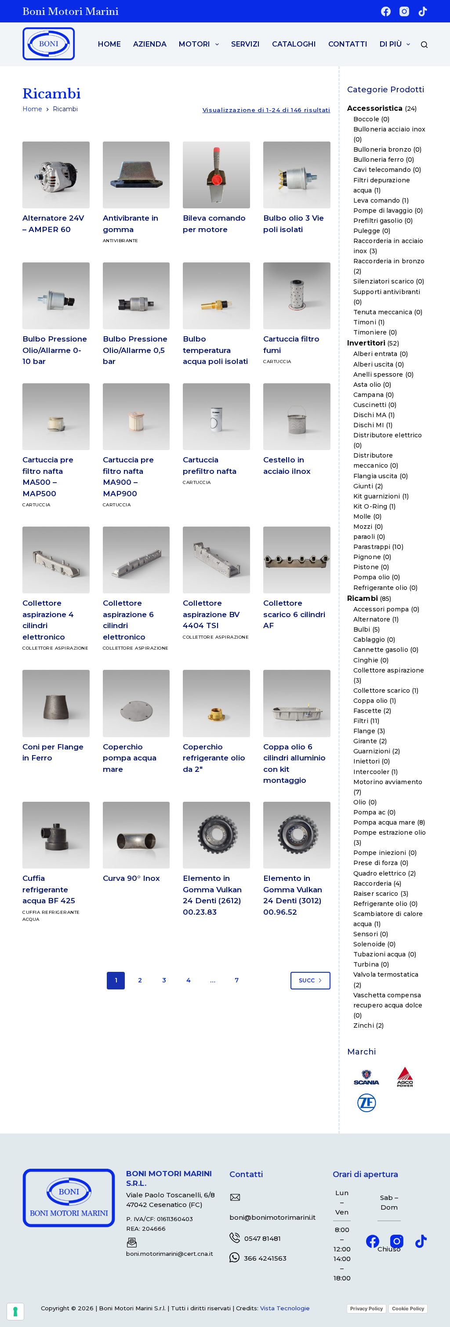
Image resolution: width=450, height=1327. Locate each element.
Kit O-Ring (370, 506)
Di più (391, 44)
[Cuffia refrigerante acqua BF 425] (56, 835)
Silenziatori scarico (383, 281)
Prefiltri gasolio (378, 221)
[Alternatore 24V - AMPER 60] (56, 175)
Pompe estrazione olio (389, 832)
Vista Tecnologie (285, 1308)
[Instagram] (404, 11)
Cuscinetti (369, 405)
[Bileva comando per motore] (216, 175)
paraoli (364, 537)
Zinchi (363, 1025)
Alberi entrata (375, 354)
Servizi (245, 44)
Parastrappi (371, 547)
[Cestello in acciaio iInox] (296, 417)
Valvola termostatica (385, 974)
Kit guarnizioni (376, 496)
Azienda (150, 44)
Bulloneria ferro (378, 160)
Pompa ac (369, 812)
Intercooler (371, 772)
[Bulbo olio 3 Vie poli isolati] (296, 175)
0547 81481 (262, 1238)
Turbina (366, 964)
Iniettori (366, 761)
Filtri (360, 721)
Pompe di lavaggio (383, 211)
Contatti (347, 44)
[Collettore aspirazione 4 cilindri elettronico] (56, 560)
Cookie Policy (408, 1308)
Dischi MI (368, 425)
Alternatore (371, 619)
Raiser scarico (375, 894)
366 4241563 (265, 1258)
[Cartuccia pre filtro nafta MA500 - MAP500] (56, 417)
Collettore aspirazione (55, 648)
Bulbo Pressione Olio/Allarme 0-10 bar (54, 350)
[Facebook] (386, 11)
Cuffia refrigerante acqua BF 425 (48, 889)
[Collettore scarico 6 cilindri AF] (296, 560)
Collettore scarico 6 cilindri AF (294, 614)
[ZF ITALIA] (366, 1102)
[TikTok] (423, 11)
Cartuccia (277, 361)
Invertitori (366, 343)
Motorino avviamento (387, 782)
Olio (359, 802)
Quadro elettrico (379, 873)
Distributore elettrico (387, 435)
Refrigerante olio (380, 588)
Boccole (366, 119)
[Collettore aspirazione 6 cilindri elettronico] (136, 560)
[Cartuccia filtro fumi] (296, 296)
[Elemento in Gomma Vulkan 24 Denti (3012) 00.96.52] (296, 835)
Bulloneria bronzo (382, 149)
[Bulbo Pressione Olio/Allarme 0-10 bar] (56, 296)
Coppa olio (370, 701)
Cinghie (365, 660)
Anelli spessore (378, 374)
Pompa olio (371, 577)
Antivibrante (120, 241)
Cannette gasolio (380, 650)
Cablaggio (369, 640)
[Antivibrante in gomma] (136, 175)
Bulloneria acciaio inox (389, 129)
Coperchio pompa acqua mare (129, 758)
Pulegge (366, 231)
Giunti (363, 486)
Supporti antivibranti (386, 292)
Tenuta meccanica (382, 312)
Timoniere (370, 332)
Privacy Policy (366, 1308)
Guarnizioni (371, 751)
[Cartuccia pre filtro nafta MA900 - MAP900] (136, 417)
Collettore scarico (381, 690)
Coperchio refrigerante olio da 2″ (214, 758)
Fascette (367, 711)
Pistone (366, 567)
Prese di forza (375, 863)
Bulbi (361, 629)
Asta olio (367, 385)
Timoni (364, 322)
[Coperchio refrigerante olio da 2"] (216, 703)
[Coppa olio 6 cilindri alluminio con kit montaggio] (296, 703)
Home (109, 44)
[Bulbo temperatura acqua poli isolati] (216, 296)
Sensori (365, 934)
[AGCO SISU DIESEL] (405, 1076)
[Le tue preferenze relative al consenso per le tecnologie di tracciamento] (15, 1311)
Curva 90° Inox (131, 878)
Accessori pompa (381, 609)
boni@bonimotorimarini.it (272, 1217)
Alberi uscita (373, 364)
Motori (194, 44)
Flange (364, 731)
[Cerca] (424, 44)
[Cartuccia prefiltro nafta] (216, 417)
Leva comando (376, 200)
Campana (368, 395)
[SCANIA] (366, 1076)
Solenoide (369, 944)
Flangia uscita (375, 476)
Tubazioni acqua (379, 954)
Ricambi (362, 598)
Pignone (367, 557)
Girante (365, 741)
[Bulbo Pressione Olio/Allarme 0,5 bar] (136, 296)
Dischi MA (369, 415)
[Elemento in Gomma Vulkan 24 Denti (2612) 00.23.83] (216, 835)
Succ (307, 980)
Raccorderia (372, 883)
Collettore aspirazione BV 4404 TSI (211, 614)
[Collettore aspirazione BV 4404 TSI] (216, 560)
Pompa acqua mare (384, 822)
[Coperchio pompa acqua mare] (136, 703)
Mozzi (363, 527)
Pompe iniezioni (379, 853)
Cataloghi (294, 44)
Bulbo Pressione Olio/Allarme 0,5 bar (135, 350)
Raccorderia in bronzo (389, 261)
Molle (362, 516)
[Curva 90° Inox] (136, 835)
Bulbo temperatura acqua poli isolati (215, 350)
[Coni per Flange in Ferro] (56, 703)
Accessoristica (375, 108)
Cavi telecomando (382, 170)
